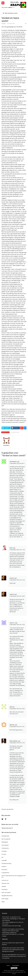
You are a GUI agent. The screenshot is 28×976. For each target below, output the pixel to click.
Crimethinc (4, 851)
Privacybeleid (15, 965)
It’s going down (5, 872)
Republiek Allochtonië (7, 895)
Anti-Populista (5, 845)
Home (8, 965)
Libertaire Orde (5, 883)
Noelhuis (4, 886)
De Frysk (4, 854)
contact (19, 956)
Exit (2, 857)
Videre (3, 901)
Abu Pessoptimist (6, 839)
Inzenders (4, 23)
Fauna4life (4, 860)
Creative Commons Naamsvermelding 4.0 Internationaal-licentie (13, 971)
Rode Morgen (5, 898)
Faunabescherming (6, 863)
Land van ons (5, 880)
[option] (15, 13)
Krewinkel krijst (5, 836)
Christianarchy (5, 848)
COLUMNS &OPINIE (15, 432)
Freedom (4, 866)
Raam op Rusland (6, 892)
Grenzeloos (4, 869)
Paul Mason (5, 889)
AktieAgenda (5, 842)
